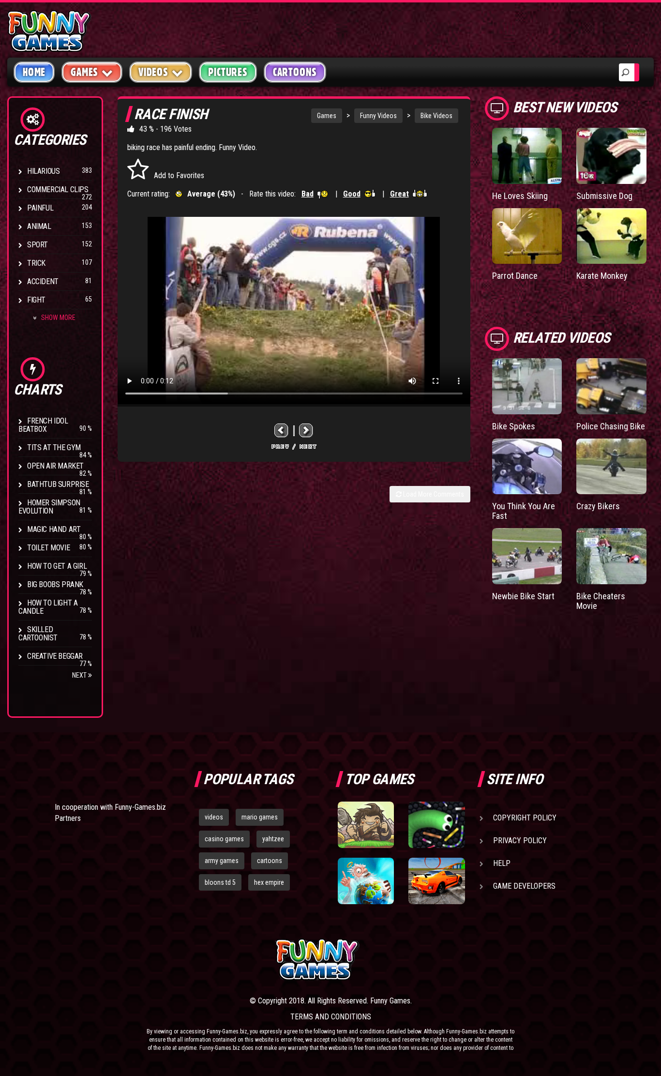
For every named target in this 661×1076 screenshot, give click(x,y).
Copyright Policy (524, 817)
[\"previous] (281, 430)
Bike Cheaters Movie (600, 601)
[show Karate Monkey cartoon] (611, 236)
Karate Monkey (602, 276)
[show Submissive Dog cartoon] (611, 156)
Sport (37, 244)
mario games (259, 817)
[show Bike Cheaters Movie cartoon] (611, 556)
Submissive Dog (604, 196)
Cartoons (295, 72)
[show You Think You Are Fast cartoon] (527, 467)
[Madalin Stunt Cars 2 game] (436, 881)
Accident (43, 281)
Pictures (227, 72)
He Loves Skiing (520, 196)
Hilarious (43, 171)
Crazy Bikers (598, 506)
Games (326, 116)
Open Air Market (55, 465)
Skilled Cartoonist (38, 633)
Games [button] (84, 72)
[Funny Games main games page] (440, 959)
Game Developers (524, 886)
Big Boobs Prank (55, 584)
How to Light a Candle (47, 607)
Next (80, 675)
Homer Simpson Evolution (49, 506)
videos (214, 817)
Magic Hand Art (53, 529)
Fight (36, 299)
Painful (40, 207)
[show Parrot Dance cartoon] (527, 236)
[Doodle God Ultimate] (366, 881)
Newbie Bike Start (523, 596)
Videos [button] (153, 72)
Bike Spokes (513, 426)
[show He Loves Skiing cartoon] (527, 156)
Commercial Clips (58, 189)
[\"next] (306, 430)
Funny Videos (378, 116)
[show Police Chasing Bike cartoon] (611, 386)
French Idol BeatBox (43, 425)
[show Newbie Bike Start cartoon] (527, 556)
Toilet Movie (48, 547)
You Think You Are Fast (523, 511)
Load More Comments (433, 494)
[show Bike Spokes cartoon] (527, 386)
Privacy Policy (520, 840)
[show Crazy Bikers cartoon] (611, 467)
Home (34, 72)
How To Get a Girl (57, 566)
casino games (224, 839)
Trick (36, 263)
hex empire (269, 882)
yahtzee (273, 839)
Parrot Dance (515, 276)
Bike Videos (436, 116)
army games (222, 860)
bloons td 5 (220, 882)
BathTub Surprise (58, 484)
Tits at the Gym (54, 447)
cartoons (269, 860)
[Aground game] (366, 825)
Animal (39, 226)
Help (502, 863)
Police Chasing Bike (610, 426)
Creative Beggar (55, 656)
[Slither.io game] (436, 825)
